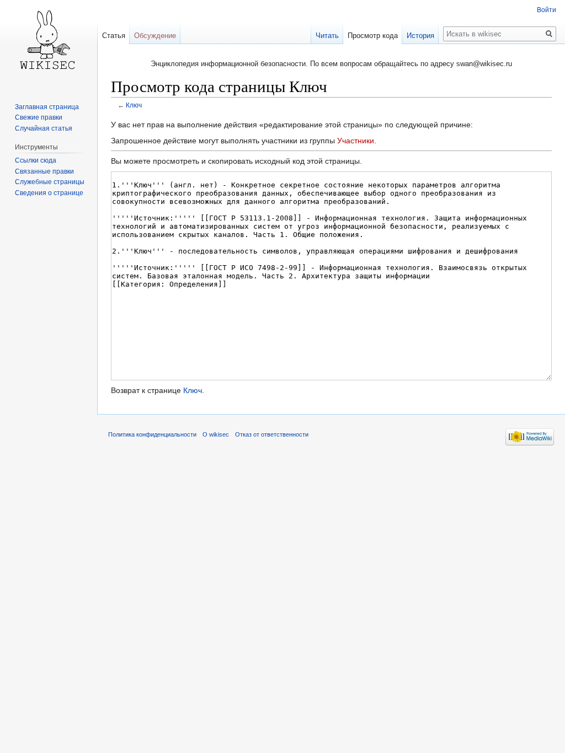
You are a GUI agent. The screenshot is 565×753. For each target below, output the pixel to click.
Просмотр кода (373, 35)
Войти (546, 10)
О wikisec (215, 434)
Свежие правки (38, 117)
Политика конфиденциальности (152, 434)
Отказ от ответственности (271, 434)
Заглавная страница (47, 107)
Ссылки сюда (35, 160)
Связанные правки (44, 171)
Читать (327, 35)
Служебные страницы (49, 182)
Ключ (134, 105)
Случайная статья (43, 128)
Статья (113, 35)
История (420, 35)
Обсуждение (155, 35)
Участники (355, 140)
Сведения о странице (49, 193)
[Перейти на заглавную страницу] (48, 44)
